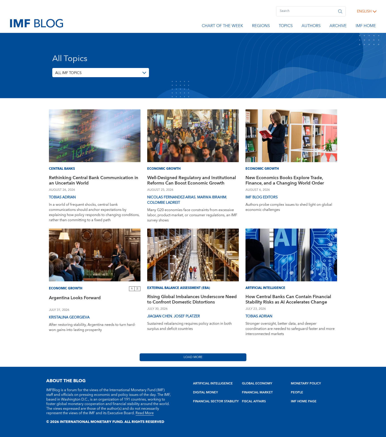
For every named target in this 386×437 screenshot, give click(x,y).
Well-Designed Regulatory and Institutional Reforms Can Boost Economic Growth (191, 181)
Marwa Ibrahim (211, 197)
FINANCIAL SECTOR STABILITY (216, 401)
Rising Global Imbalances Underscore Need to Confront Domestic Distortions (192, 300)
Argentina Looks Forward (75, 298)
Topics (286, 26)
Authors (311, 26)
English (364, 11)
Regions (261, 26)
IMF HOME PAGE (304, 401)
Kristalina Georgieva (69, 317)
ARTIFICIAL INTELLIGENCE (213, 383)
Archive (338, 26)
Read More (145, 413)
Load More (193, 357)
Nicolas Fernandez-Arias (171, 197)
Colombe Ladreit (163, 202)
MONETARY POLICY (306, 383)
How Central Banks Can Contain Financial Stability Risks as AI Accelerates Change (288, 300)
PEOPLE (297, 392)
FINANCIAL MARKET (257, 392)
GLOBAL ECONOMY (257, 383)
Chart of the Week (222, 26)
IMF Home (366, 26)
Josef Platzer (187, 316)
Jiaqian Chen (159, 316)
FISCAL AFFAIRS (254, 401)
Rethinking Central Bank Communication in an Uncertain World (93, 181)
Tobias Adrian (62, 197)
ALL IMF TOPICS (68, 73)
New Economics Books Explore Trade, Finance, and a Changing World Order (284, 181)
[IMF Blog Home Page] (36, 23)
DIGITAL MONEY (205, 392)
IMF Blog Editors (261, 197)
